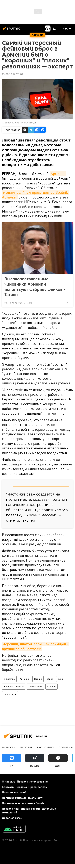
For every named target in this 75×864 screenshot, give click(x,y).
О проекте (8, 781)
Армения (24, 678)
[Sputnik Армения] (12, 30)
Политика (66, 747)
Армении (58, 173)
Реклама (21, 787)
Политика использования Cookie (23, 803)
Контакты (8, 787)
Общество (9, 678)
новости (8, 747)
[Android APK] (14, 829)
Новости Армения (14, 686)
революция (10, 694)
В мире (38, 678)
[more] (68, 302)
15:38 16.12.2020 (12, 74)
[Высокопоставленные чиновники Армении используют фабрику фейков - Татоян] (37, 248)
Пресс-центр (35, 686)
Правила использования (32, 781)
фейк (60, 678)
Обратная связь (12, 818)
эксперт (51, 686)
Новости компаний (14, 792)
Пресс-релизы (37, 787)
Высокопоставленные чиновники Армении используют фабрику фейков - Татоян (34, 286)
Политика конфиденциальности (22, 798)
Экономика (46, 747)
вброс (50, 678)
